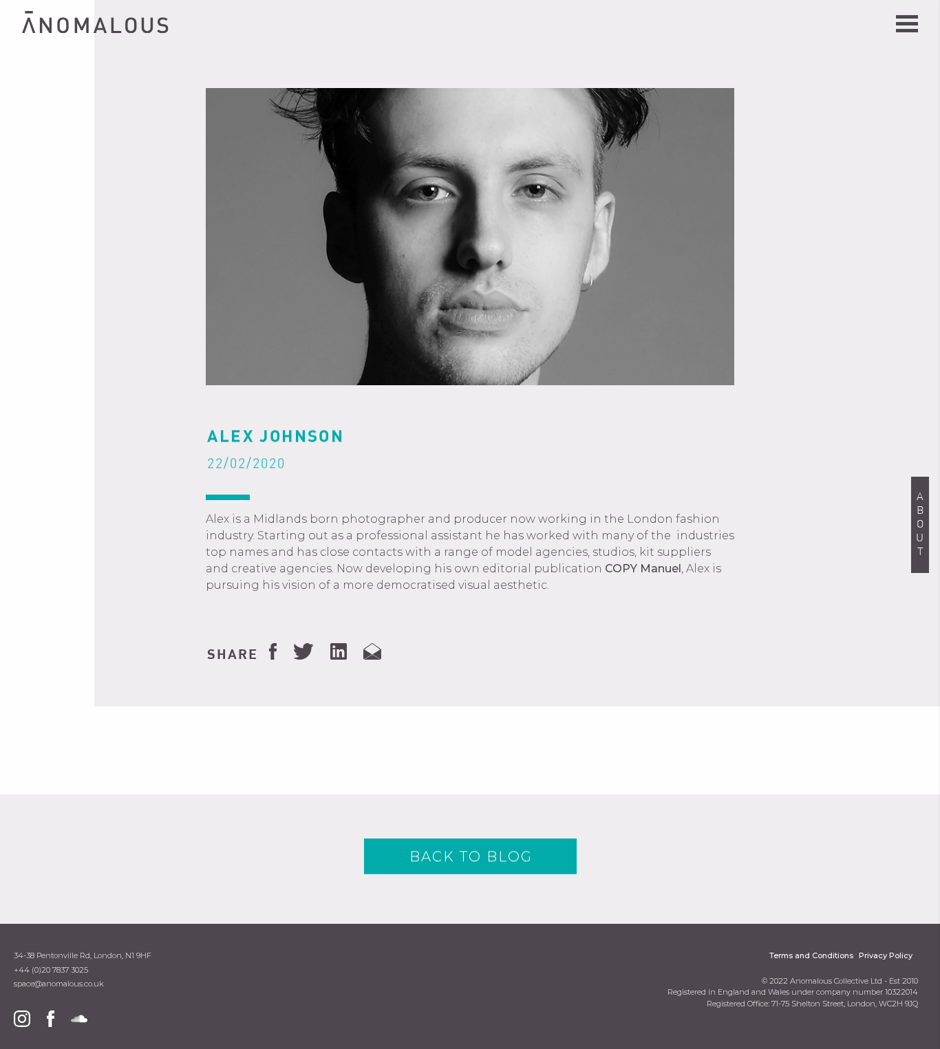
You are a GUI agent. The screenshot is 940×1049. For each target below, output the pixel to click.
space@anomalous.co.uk (58, 984)
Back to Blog (471, 856)
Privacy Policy (885, 955)
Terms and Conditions (811, 955)
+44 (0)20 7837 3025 (51, 970)
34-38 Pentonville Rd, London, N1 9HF (82, 955)
